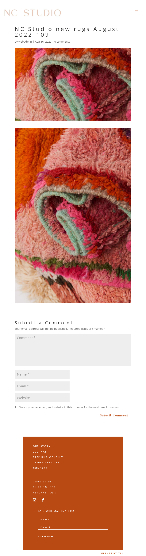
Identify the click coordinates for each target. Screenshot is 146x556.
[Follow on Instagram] (35, 500)
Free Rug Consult (48, 457)
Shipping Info (44, 487)
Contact (40, 468)
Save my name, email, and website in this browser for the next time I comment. (69, 407)
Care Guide (42, 481)
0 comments (62, 41)
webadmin (25, 41)
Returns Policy (46, 492)
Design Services (46, 462)
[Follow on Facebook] (43, 499)
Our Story (42, 446)
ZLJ (120, 553)
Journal (40, 451)
